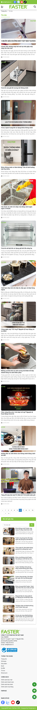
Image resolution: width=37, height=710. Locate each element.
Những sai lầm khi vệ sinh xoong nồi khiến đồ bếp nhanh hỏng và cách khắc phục (17, 371)
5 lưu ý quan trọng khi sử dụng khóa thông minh (17, 128)
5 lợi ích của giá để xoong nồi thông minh (14, 88)
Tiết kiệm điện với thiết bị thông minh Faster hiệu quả (24, 606)
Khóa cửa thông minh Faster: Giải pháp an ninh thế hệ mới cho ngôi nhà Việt (24, 559)
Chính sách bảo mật (6, 679)
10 (32, 510)
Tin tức (3, 670)
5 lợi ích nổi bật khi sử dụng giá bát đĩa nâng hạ (16, 248)
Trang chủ (4, 11)
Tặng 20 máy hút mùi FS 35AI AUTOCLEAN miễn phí (18, 495)
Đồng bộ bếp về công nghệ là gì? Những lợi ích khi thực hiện (24, 596)
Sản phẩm (4, 663)
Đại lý (2, 666)
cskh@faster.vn (6, 2)
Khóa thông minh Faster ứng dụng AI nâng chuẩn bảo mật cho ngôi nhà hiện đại (23, 530)
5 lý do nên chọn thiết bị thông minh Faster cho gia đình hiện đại (24, 617)
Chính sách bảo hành (7, 684)
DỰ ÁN (3, 668)
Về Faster (3, 661)
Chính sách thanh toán (7, 682)
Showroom (4, 673)
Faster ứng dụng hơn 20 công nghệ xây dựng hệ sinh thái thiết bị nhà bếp (24, 539)
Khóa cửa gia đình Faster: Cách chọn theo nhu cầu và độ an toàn (24, 587)
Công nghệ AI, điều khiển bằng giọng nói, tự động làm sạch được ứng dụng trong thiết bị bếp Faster (24, 550)
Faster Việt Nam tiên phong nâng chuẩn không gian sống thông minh (23, 568)
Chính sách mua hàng (7, 686)
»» (8, 513)
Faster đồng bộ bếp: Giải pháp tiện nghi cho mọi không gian (24, 577)
